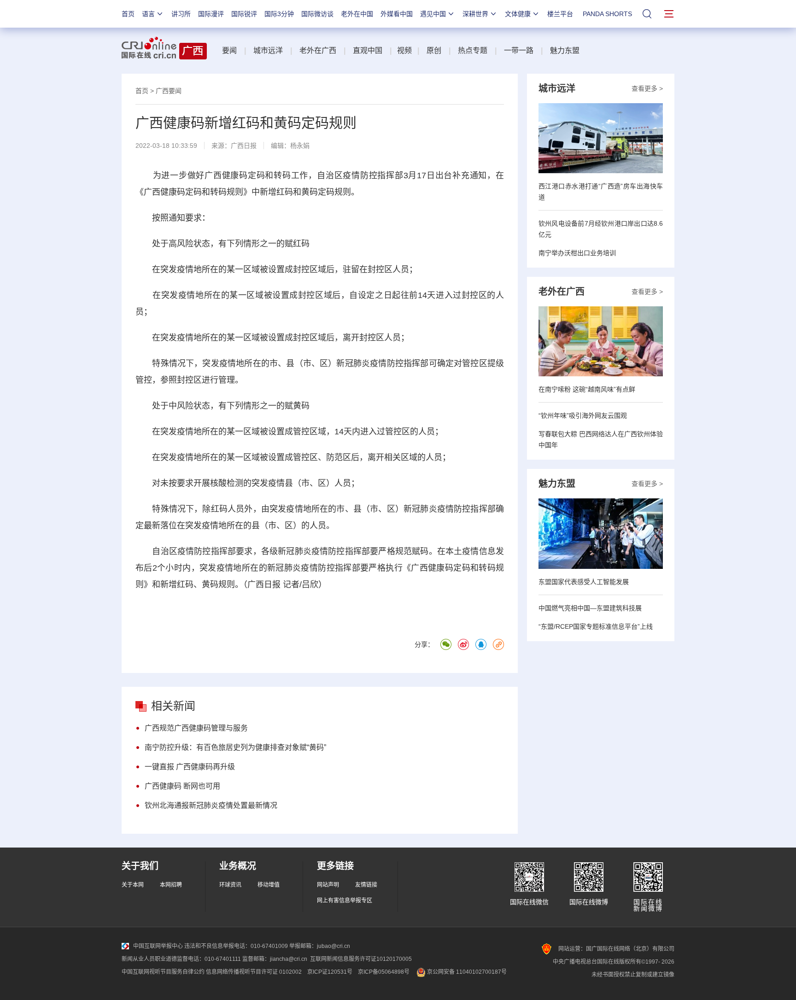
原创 (434, 50)
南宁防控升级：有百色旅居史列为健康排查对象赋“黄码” (235, 747)
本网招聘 (171, 885)
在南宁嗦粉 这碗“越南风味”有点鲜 (586, 389)
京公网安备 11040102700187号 (466, 972)
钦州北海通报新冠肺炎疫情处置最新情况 (211, 805)
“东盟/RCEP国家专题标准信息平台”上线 (595, 626)
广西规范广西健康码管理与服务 (196, 728)
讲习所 (181, 14)
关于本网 (133, 885)
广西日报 (244, 145)
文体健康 (518, 14)
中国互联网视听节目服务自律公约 (163, 972)
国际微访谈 (317, 14)
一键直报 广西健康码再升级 (190, 767)
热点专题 (472, 50)
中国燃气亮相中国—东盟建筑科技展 (590, 608)
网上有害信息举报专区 (344, 900)
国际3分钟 (279, 14)
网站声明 (328, 885)
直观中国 (367, 50)
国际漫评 (211, 14)
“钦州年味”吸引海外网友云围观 (582, 415)
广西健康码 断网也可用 (182, 786)
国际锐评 (244, 14)
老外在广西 (317, 50)
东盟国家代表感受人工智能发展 (583, 581)
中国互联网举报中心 (158, 946)
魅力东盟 (564, 50)
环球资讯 (230, 885)
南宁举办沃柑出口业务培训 (577, 253)
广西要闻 (168, 90)
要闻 (229, 50)
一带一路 (518, 50)
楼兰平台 (560, 14)
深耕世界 (475, 14)
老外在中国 (357, 14)
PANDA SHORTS (607, 14)
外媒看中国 (396, 14)
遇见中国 (433, 14)
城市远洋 (268, 50)
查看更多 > (647, 88)
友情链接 (366, 885)
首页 (128, 14)
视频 (404, 50)
